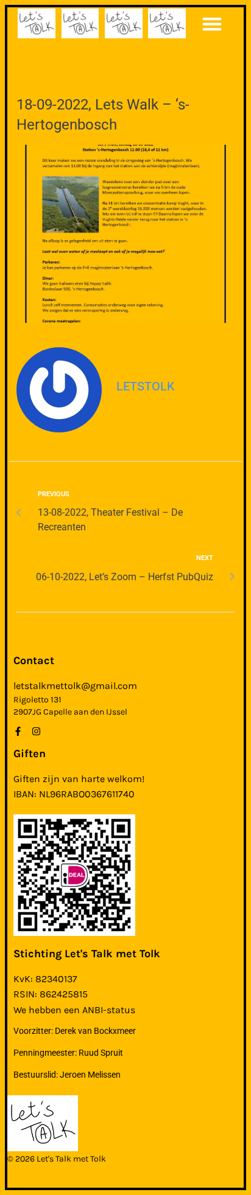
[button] (212, 23)
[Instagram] (36, 731)
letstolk (145, 386)
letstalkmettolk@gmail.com (75, 685)
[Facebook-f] (18, 731)
